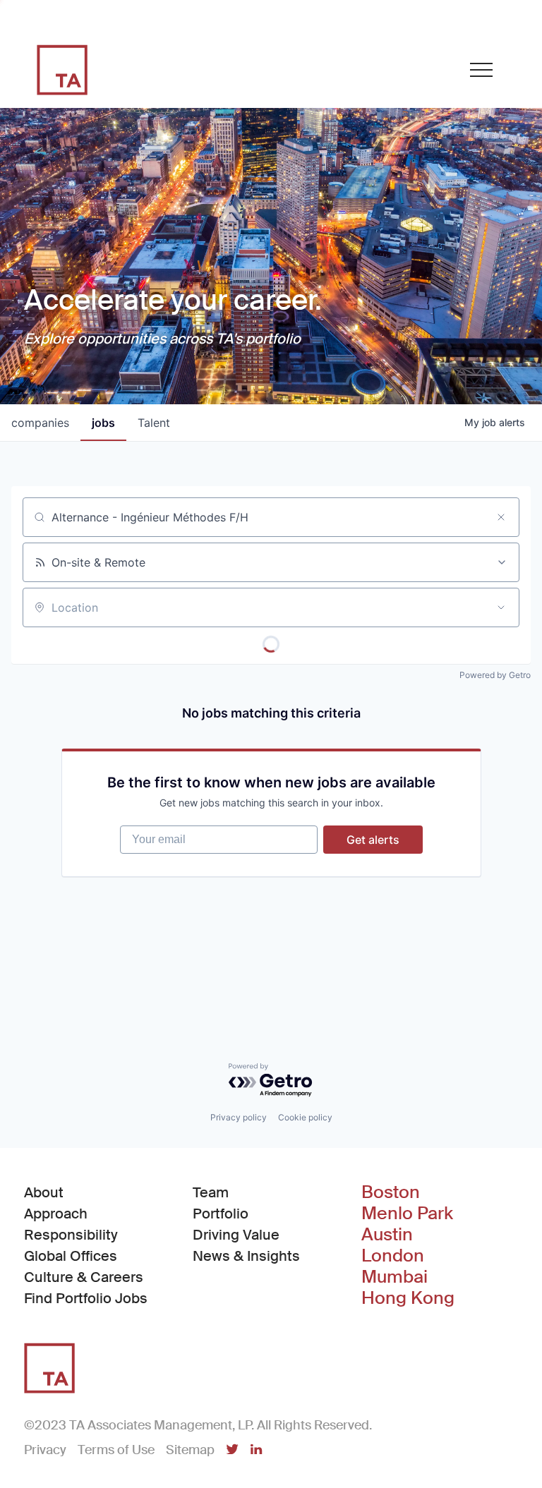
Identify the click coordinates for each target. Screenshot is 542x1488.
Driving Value (236, 1235)
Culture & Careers (83, 1277)
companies (40, 423)
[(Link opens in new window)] (232, 1450)
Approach (56, 1213)
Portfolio (220, 1213)
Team (211, 1192)
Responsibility (71, 1235)
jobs (103, 423)
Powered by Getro (495, 675)
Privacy (45, 1449)
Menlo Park (407, 1213)
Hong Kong (407, 1298)
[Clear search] (501, 517)
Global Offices (70, 1256)
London (392, 1255)
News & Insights (246, 1256)
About (44, 1192)
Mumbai (394, 1277)
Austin (387, 1234)
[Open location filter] (501, 607)
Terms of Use (116, 1449)
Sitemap (190, 1449)
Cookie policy (305, 1117)
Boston (390, 1192)
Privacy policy (238, 1117)
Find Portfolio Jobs (85, 1297)
